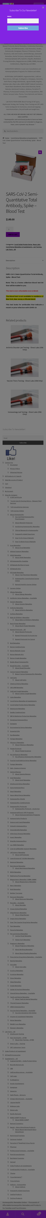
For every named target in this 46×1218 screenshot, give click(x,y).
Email (9, 16)
